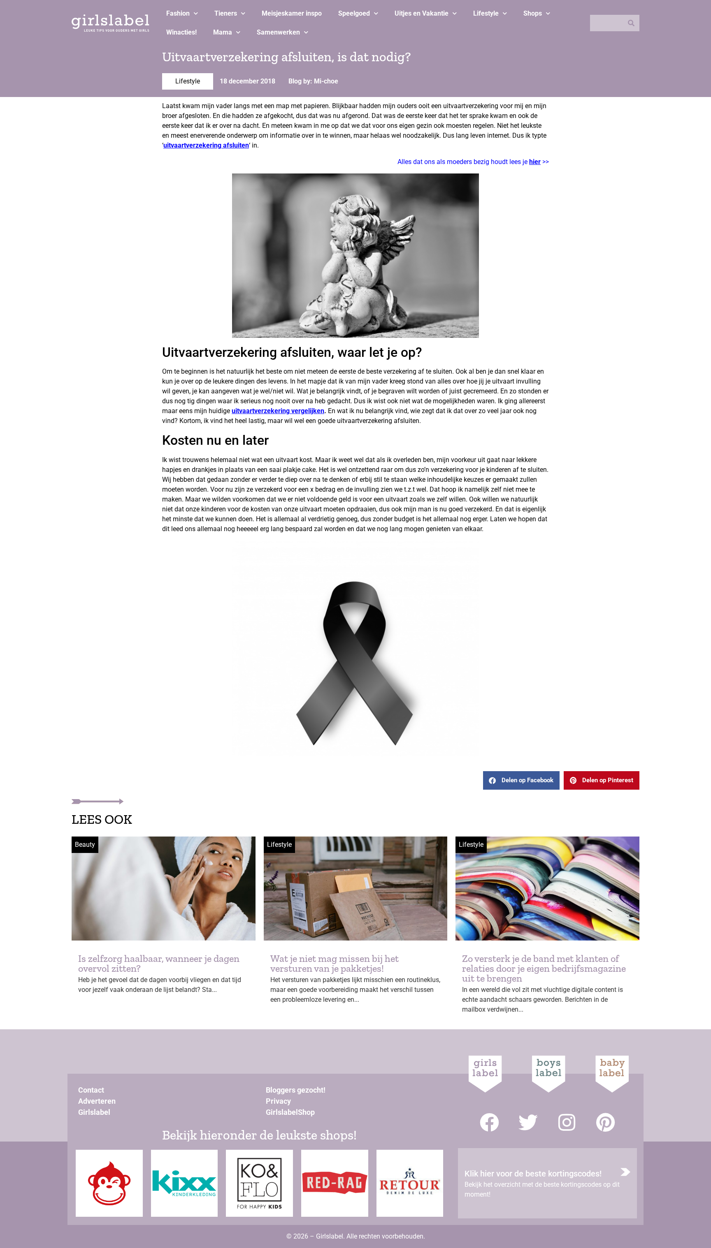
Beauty (85, 844)
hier (535, 162)
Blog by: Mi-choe (313, 81)
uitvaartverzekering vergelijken (278, 411)
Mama (222, 32)
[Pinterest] (605, 1122)
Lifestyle (486, 13)
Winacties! (181, 32)
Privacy (278, 1101)
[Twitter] (528, 1122)
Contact (91, 1090)
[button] (521, 780)
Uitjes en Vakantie (421, 13)
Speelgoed (354, 13)
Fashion (178, 13)
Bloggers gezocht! (295, 1090)
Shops (532, 13)
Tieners (225, 13)
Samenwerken (278, 32)
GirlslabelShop (290, 1112)
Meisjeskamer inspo (292, 13)
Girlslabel (94, 1112)
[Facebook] (489, 1122)
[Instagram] (566, 1122)
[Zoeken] (631, 23)
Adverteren (97, 1101)
